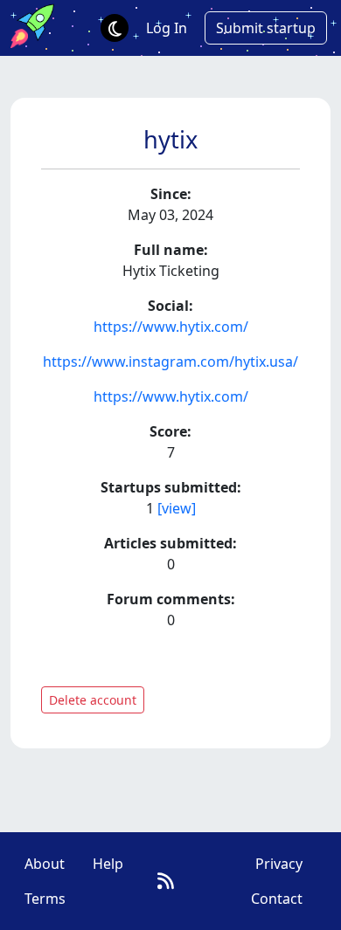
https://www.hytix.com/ (171, 326)
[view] (176, 508)
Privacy (279, 863)
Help (108, 863)
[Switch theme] (115, 28)
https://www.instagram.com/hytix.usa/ (170, 361)
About (44, 863)
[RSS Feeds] (165, 880)
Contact (277, 898)
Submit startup (266, 28)
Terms (45, 898)
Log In (166, 28)
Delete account (92, 700)
